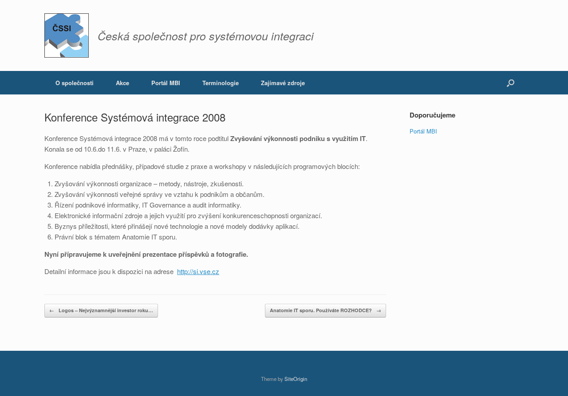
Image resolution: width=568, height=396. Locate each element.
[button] (510, 82)
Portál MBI (165, 82)
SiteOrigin (295, 378)
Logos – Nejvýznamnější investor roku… (101, 310)
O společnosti (74, 82)
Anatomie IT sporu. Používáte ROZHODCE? (325, 310)
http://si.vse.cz (198, 271)
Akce (122, 82)
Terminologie (220, 82)
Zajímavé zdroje (283, 82)
